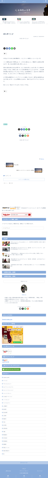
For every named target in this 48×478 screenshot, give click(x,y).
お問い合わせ (8, 470)
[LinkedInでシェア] (29, 383)
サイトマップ (39, 470)
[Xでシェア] (4, 48)
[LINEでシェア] (12, 48)
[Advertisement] (24, 43)
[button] (14, 48)
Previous (1, 24)
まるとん (24, 294)
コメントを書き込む (24, 179)
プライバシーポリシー (24, 470)
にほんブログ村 (5, 362)
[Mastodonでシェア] (18, 376)
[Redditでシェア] (29, 379)
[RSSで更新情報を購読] (28, 136)
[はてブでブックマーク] (9, 48)
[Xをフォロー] (23, 136)
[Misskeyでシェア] (39, 376)
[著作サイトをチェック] (20, 136)
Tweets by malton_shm (7, 319)
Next (47, 24)
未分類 (6, 124)
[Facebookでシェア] (7, 48)
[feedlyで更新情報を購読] (25, 136)
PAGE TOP (24, 462)
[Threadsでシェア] (18, 379)
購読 (5, 233)
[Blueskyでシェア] (29, 376)
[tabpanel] (9, 24)
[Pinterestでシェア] (18, 383)
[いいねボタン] (5, 54)
